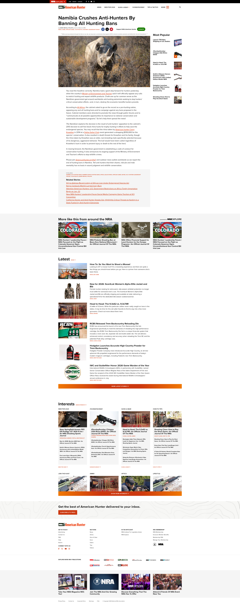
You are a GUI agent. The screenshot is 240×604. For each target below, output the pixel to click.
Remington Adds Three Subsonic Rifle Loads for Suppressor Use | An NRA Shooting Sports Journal (134, 441)
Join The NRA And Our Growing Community (103, 592)
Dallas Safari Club (91, 132)
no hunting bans (76, 174)
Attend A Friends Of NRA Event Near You (166, 592)
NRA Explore (125, 535)
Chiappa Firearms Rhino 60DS (99, 435)
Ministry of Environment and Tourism (97, 93)
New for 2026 (109, 7)
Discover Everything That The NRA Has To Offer (134, 592)
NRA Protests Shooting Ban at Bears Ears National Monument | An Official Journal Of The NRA (103, 242)
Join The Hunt (63, 474)
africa (102, 174)
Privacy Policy (61, 601)
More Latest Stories (128, 386)
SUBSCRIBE (67, 512)
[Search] (180, 7)
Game (63, 29)
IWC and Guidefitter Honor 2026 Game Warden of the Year (119, 365)
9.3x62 (124, 436)
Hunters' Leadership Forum (91, 29)
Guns (91, 540)
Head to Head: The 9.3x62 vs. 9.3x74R (109, 303)
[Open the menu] (167, 7)
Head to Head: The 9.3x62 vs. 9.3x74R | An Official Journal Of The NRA (135, 431)
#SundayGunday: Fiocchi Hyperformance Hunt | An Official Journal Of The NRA (103, 447)
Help (59, 540)
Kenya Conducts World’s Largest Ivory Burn (84, 185)
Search (60, 542)
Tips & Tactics (152, 7)
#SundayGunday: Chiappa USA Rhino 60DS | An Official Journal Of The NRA (103, 431)
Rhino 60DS (112, 435)
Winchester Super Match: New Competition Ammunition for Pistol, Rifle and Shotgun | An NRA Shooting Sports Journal (135, 450)
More (72, 260)
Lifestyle (156, 474)
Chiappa (93, 437)
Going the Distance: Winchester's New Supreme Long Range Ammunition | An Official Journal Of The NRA (134, 459)
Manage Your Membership (160, 540)
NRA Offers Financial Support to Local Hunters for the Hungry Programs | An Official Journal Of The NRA (135, 243)
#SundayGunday (96, 409)
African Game (70, 29)
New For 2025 (63, 409)
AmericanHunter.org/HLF (86, 159)
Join (70, 1)
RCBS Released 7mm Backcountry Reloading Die (114, 323)
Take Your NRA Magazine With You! (71, 592)
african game (117, 174)
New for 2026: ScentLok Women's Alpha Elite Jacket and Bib (118, 285)
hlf (127, 174)
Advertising (61, 532)
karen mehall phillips (85, 176)
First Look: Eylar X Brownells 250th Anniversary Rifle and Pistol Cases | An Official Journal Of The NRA (71, 457)
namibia (68, 174)
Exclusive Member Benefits (161, 535)
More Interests (80, 405)
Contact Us (61, 535)
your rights (74, 176)
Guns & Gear (123, 7)
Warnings (91, 601)
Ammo (133, 436)
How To (165, 436)
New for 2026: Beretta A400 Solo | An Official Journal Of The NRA (71, 442)
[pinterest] (111, 28)
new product (80, 438)
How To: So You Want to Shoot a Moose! (110, 264)
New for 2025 (62, 467)
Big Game (96, 274)
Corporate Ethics (81, 601)
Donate (80, 1)
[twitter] (107, 28)
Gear (95, 298)
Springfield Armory (66, 438)
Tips (169, 436)
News (99, 7)
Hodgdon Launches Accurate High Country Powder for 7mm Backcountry (117, 347)
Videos (92, 548)
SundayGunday (138, 7)
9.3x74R (129, 436)
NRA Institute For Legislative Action (131, 532)
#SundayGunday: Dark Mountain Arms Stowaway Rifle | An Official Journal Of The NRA (103, 454)
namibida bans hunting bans (91, 174)
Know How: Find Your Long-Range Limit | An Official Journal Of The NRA (166, 446)
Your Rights (78, 29)
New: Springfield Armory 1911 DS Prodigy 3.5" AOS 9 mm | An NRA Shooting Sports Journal (72, 432)
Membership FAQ (158, 537)
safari (123, 174)
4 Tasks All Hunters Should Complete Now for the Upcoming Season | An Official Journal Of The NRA (167, 453)
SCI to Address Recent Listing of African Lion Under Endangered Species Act (97, 183)
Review (96, 313)
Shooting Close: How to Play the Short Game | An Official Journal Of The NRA (166, 431)
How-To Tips (157, 409)
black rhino (108, 174)
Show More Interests (130, 493)
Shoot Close (158, 436)
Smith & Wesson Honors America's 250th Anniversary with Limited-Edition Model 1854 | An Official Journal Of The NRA (72, 449)
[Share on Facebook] (103, 28)
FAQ (59, 537)
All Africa (81, 107)
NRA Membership (158, 532)
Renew (74, 1)
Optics (124, 474)
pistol (74, 438)
